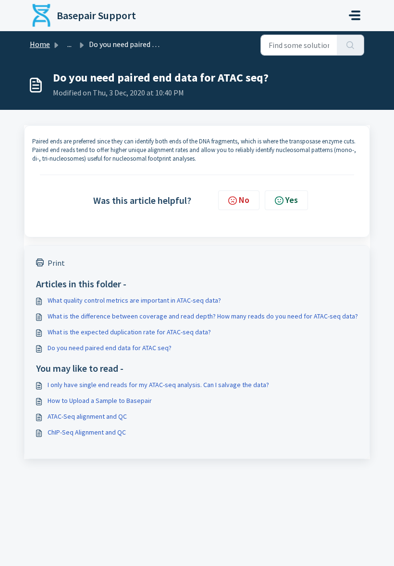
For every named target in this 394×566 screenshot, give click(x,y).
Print (56, 263)
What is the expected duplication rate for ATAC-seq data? (129, 332)
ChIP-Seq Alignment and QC (87, 432)
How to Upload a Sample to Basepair (100, 400)
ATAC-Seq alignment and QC (87, 416)
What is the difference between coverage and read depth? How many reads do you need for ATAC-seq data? (203, 316)
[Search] (350, 45)
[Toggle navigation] (354, 15)
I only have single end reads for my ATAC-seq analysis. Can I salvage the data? (158, 384)
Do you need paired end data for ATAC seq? (110, 347)
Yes (291, 199)
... (69, 44)
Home (40, 44)
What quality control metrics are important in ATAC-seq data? (134, 300)
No (244, 199)
